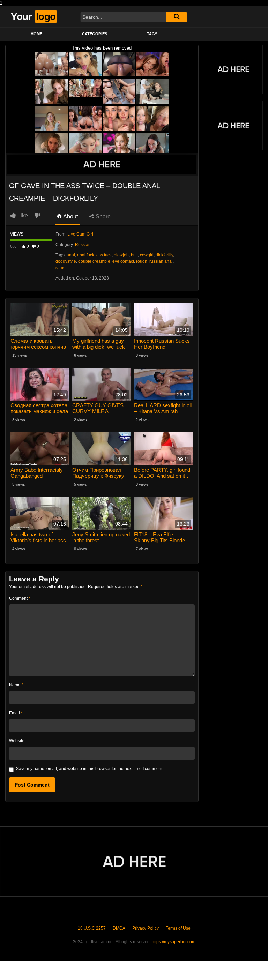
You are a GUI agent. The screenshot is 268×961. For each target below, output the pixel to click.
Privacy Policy (145, 928)
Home (36, 34)
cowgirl (147, 255)
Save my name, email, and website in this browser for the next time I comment (89, 768)
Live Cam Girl (80, 234)
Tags (152, 34)
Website (16, 740)
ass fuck (104, 255)
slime (60, 267)
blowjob (121, 255)
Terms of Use (178, 928)
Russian (83, 244)
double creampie (94, 261)
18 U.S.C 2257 (92, 928)
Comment (19, 598)
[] (176, 17)
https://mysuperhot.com (173, 941)
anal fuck (85, 255)
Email (16, 712)
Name (16, 685)
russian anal (161, 261)
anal (71, 255)
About (70, 216)
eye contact (123, 261)
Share (102, 216)
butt (134, 255)
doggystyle (65, 261)
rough (141, 261)
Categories (94, 34)
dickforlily (164, 255)
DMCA (119, 928)
